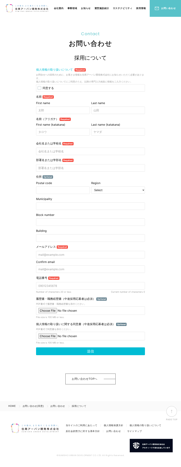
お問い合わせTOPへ (84, 378)
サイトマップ (134, 431)
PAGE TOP (171, 419)
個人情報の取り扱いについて (145, 425)
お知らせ (86, 8)
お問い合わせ (168, 8)
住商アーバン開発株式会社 (27, 8)
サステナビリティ (122, 8)
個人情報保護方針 (113, 425)
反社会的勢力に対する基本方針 (83, 431)
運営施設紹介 (102, 8)
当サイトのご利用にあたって (81, 425)
